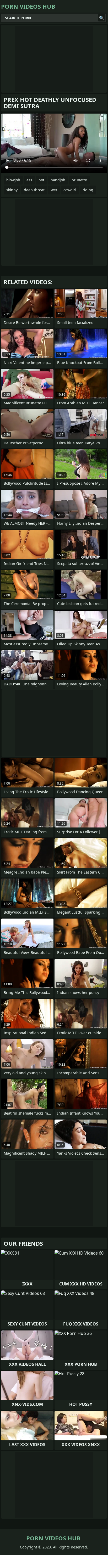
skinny (12, 189)
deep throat (34, 189)
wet (54, 189)
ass (29, 179)
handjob (58, 179)
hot (41, 179)
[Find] (101, 17)
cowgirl (69, 189)
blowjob (13, 179)
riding (88, 189)
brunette (79, 179)
